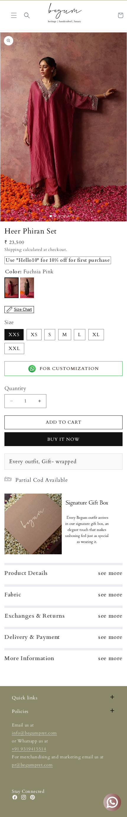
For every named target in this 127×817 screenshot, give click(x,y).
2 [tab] (55, 216)
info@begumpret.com (34, 733)
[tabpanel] (63, 127)
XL (96, 334)
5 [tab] (68, 216)
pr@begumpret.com (32, 765)
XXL (14, 348)
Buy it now (63, 439)
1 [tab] (51, 216)
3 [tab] (59, 216)
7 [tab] (77, 216)
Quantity (15, 388)
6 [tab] (73, 216)
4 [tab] (64, 216)
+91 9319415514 (29, 749)
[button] (26, 15)
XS (34, 334)
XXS (14, 334)
